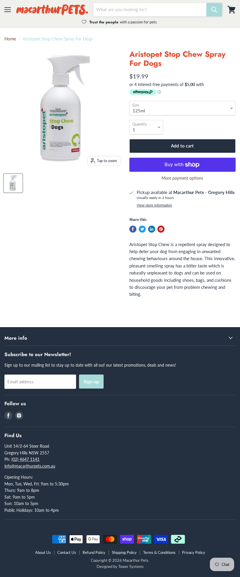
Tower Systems (131, 566)
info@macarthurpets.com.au (29, 465)
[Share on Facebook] (132, 229)
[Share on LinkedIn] (151, 229)
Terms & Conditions (159, 552)
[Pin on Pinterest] (160, 229)
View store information (154, 205)
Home (10, 38)
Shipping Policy (124, 552)
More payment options (182, 178)
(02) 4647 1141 (25, 459)
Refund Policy (94, 552)
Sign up (91, 381)
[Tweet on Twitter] (142, 229)
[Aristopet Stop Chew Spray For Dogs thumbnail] (13, 183)
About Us (43, 552)
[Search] (214, 9)
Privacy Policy (193, 552)
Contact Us (66, 552)
